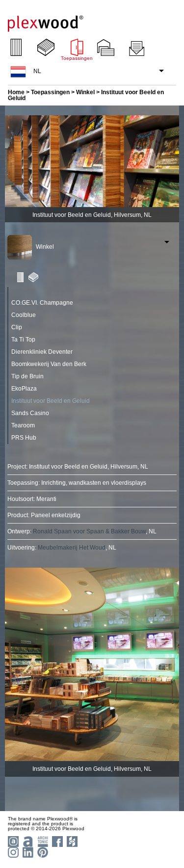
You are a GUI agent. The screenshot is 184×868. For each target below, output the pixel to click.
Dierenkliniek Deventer (42, 351)
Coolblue (23, 315)
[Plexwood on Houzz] (71, 840)
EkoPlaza (24, 388)
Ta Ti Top (23, 339)
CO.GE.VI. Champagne (42, 302)
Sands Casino (30, 413)
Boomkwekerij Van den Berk (48, 364)
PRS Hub (23, 437)
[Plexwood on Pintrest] (41, 851)
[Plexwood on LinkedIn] (26, 851)
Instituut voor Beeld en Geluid (50, 400)
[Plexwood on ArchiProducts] (26, 840)
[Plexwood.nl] (45, 20)
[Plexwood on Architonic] (41, 840)
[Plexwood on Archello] (12, 840)
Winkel (85, 92)
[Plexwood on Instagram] (12, 851)
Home (16, 92)
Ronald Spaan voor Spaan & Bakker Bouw (89, 531)
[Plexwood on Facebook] (56, 840)
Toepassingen (50, 92)
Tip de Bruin (27, 376)
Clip (16, 327)
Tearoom (23, 425)
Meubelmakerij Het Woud (71, 547)
